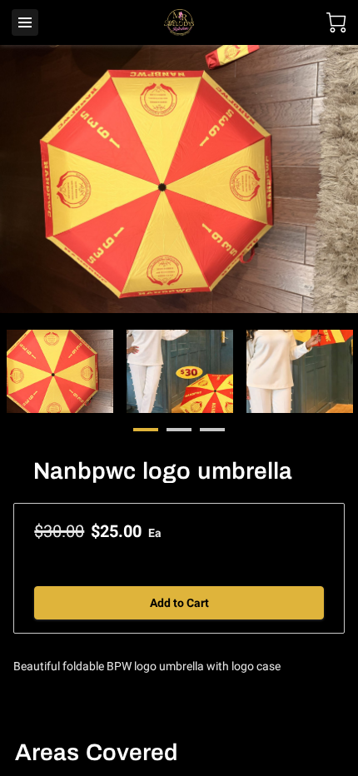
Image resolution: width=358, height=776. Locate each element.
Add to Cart (179, 602)
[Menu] (25, 22)
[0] (336, 22)
